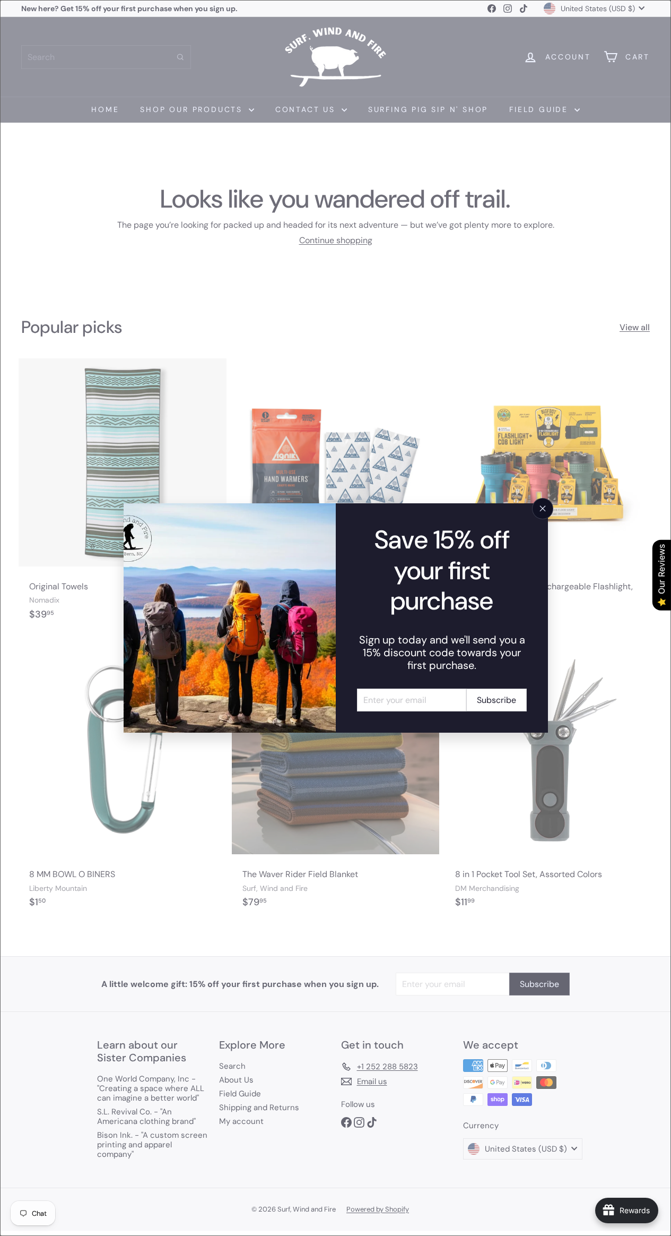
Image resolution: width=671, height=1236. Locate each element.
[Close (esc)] (542, 508)
